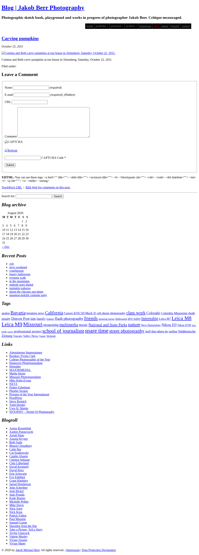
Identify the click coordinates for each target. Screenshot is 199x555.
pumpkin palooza (20, 288)
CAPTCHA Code (52, 157)
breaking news (35, 313)
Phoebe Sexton (18, 391)
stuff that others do (156, 331)
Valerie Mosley (18, 536)
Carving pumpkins (20, 38)
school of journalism (63, 331)
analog (6, 313)
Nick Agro (15, 508)
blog (156, 26)
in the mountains (19, 281)
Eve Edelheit (17, 477)
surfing (173, 331)
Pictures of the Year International (29, 394)
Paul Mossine (17, 519)
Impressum (73, 550)
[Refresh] (11, 150)
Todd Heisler (17, 405)
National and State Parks (107, 325)
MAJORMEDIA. (20, 370)
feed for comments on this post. (48, 187)
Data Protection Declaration (99, 550)
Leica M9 (12, 324)
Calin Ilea (15, 449)
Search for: (8, 196)
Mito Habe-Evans (20, 380)
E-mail (9, 94)
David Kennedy (19, 466)
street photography (126, 330)
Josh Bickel (16, 491)
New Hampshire (151, 325)
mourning (51, 325)
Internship (149, 318)
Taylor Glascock (19, 533)
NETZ (13, 384)
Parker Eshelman (19, 387)
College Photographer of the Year (29, 359)
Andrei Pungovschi (21, 431)
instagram (145, 26)
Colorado (153, 313)
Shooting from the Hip (23, 526)
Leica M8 (181, 318)
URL (8, 102)
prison (10, 332)
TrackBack (12, 187)
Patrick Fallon (17, 515)
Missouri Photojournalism (25, 377)
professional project (28, 331)
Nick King (15, 512)
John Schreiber (18, 487)
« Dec (6, 247)
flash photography (69, 318)
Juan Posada (16, 494)
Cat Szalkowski (19, 452)
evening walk (17, 277)
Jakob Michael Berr (27, 550)
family (41, 319)
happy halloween (19, 274)
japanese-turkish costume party (28, 295)
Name (8, 87)
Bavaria (18, 312)
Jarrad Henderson (20, 484)
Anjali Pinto (16, 435)
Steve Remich (17, 401)
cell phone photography (111, 313)
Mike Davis (16, 505)
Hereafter (15, 366)
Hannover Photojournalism (25, 363)
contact (186, 26)
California (54, 312)
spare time (96, 330)
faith (33, 318)
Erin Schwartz (18, 473)
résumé (174, 26)
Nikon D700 (184, 325)
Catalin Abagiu (18, 456)
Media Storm (17, 373)
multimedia (68, 324)
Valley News (30, 335)
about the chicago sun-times (26, 291)
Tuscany (17, 336)
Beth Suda (15, 442)
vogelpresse (16, 270)
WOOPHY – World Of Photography (31, 411)
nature (134, 324)
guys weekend (18, 267)
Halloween (121, 319)
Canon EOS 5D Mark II (80, 313)
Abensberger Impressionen (25, 352)
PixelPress (15, 398)
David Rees (16, 470)
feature (50, 319)
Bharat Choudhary (20, 445)
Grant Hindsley (18, 480)
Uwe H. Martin (18, 408)
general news (106, 318)
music (83, 325)
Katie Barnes (17, 498)
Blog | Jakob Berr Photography (43, 7)
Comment (11, 136)
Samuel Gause (18, 522)
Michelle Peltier (19, 501)
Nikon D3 (169, 325)
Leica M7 (165, 318)
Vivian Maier (17, 543)
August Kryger (18, 438)
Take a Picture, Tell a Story (26, 529)
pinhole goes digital (21, 284)
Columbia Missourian (174, 313)
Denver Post (20, 319)
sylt (11, 263)
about (164, 26)
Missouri (33, 324)
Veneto (42, 336)
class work (136, 312)
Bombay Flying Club (22, 356)
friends (91, 318)
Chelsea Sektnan (19, 459)
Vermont (51, 336)
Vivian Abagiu (18, 540)
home (89, 26)
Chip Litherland (19, 463)
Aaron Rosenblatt (20, 428)
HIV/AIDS (134, 318)
